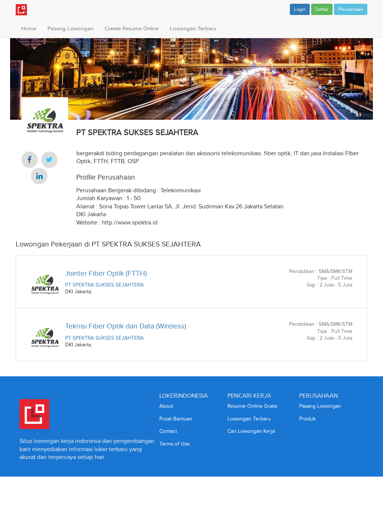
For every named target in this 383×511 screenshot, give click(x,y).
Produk (307, 419)
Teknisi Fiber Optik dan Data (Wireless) (125, 326)
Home (28, 28)
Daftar (321, 9)
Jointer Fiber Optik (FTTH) (106, 273)
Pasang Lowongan (71, 28)
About (166, 406)
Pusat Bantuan (175, 419)
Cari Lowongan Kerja (251, 431)
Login (300, 9)
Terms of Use (174, 444)
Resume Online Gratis (252, 406)
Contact (168, 431)
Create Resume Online (132, 28)
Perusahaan (350, 9)
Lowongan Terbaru (193, 28)
